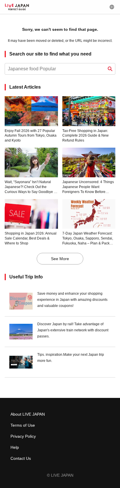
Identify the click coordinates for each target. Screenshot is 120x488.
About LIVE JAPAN (27, 414)
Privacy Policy (23, 436)
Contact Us (20, 458)
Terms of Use (22, 425)
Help (14, 447)
